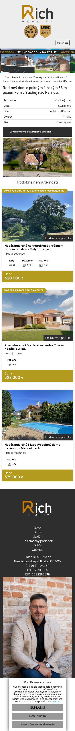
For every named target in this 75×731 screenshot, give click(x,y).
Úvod (7, 77)
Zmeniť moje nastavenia (37, 724)
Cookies (37, 549)
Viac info (56, 701)
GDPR (37, 545)
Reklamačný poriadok (38, 541)
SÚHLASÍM (37, 707)
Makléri (37, 536)
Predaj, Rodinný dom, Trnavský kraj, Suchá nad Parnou (39, 77)
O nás (37, 532)
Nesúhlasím (37, 716)
